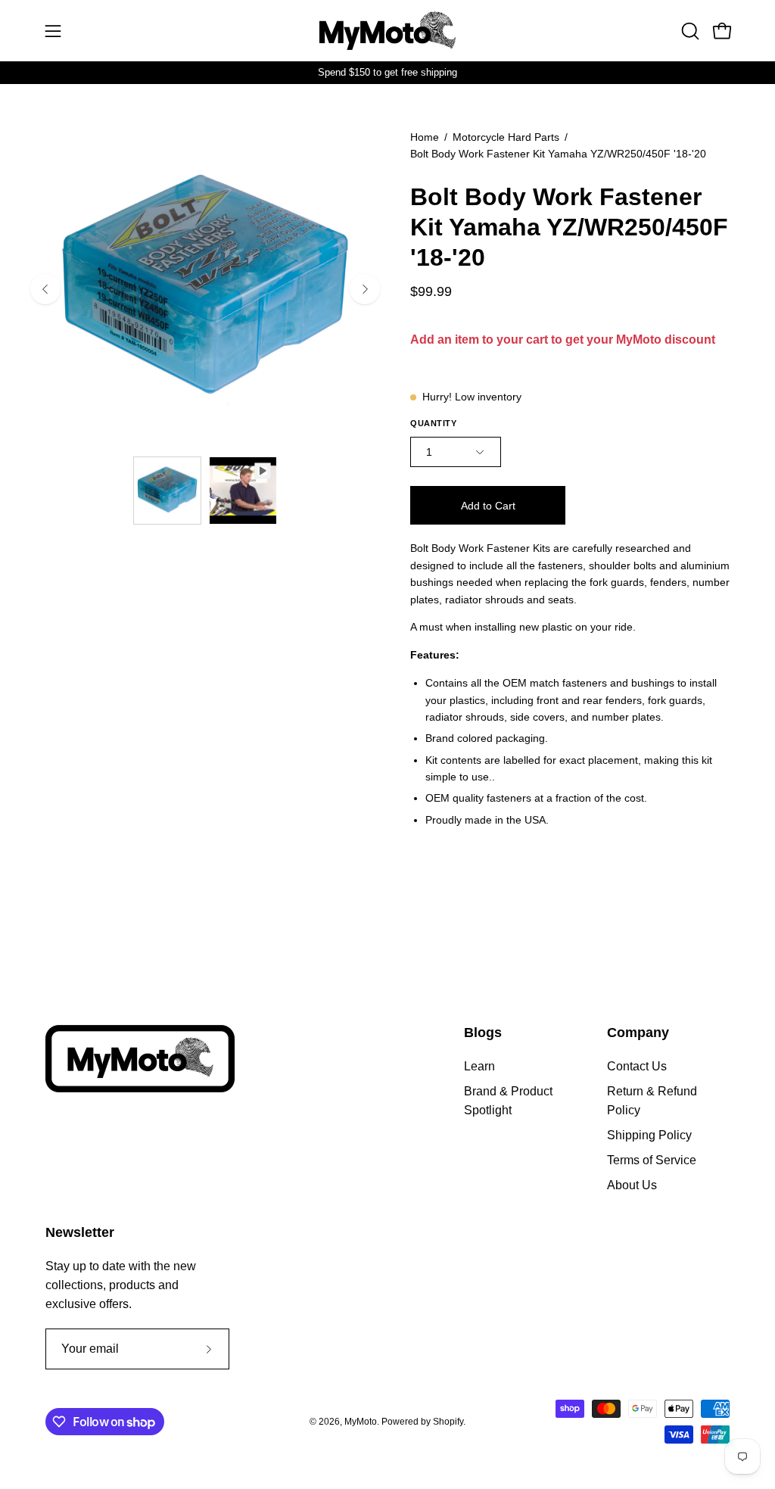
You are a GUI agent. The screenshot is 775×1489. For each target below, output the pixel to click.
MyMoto (360, 1421)
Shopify (448, 1421)
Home (424, 137)
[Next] (365, 289)
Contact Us (637, 1066)
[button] (688, 31)
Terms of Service (651, 1160)
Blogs (483, 1032)
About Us (632, 1185)
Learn (479, 1066)
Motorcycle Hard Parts (506, 137)
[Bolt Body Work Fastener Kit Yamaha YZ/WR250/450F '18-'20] (167, 490)
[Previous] (45, 289)
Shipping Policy (649, 1135)
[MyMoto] (387, 30)
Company (638, 1032)
